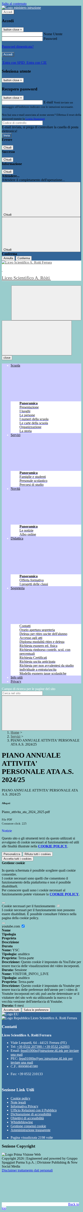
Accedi (8, 12)
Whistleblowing (22, 1122)
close (7, 357)
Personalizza (12, 854)
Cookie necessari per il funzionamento (29, 906)
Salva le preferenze (36, 1010)
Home (15, 732)
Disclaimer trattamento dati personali (27, 1170)
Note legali (18, 1102)
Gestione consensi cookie (28, 1126)
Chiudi (8, 147)
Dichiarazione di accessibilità (31, 1114)
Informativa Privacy (24, 1106)
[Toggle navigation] (37, 337)
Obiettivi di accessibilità (27, 1118)
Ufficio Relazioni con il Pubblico (34, 1110)
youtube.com (11, 926)
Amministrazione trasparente (30, 1130)
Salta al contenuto (14, 4)
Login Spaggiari (35, 118)
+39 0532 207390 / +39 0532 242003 (43, 1047)
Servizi (15, 736)
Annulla (8, 258)
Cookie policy (20, 1098)
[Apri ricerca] (46, 302)
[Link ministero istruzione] (21, 7)
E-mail (48, 102)
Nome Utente (53, 34)
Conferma (23, 258)
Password (50, 38)
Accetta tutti (18, 858)
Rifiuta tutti (38, 854)
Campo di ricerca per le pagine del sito (28, 689)
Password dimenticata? (18, 46)
